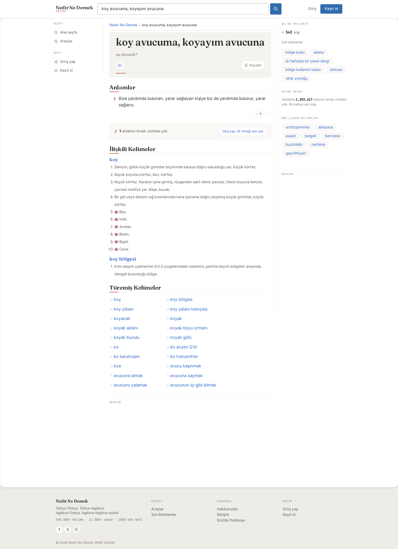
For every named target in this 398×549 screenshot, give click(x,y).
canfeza (318, 144)
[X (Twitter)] (67, 529)
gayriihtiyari (296, 153)
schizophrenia (298, 127)
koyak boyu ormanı (189, 327)
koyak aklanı (126, 327)
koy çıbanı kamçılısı (189, 309)
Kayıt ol (331, 8)
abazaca (325, 127)
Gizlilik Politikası (231, 520)
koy (113, 159)
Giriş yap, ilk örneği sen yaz (242, 131)
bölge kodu (295, 52)
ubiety (318, 52)
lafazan (336, 69)
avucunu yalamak (130, 385)
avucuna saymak (186, 375)
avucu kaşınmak (185, 365)
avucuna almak (128, 375)
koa (117, 365)
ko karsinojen (127, 356)
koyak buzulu (126, 337)
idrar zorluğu (296, 78)
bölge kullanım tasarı (303, 69)
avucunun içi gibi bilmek (193, 385)
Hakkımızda (227, 509)
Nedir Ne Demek (123, 25)
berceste (332, 136)
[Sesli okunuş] (120, 65)
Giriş (312, 8)
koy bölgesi (122, 259)
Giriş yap (290, 509)
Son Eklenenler (163, 514)
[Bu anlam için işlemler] (268, 113)
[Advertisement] (190, 437)
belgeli (310, 136)
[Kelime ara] (276, 9)
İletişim (223, 514)
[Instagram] (76, 529)
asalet (291, 136)
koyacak (122, 318)
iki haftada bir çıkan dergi (307, 61)
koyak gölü (180, 337)
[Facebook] (59, 529)
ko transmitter (184, 356)
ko (116, 347)
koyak (176, 318)
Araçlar (157, 509)
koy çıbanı (124, 309)
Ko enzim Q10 (183, 347)
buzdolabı (294, 144)
